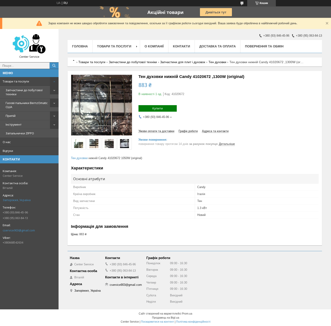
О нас (7, 142)
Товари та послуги (16, 81)
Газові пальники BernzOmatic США (27, 105)
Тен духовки (217, 62)
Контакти (181, 46)
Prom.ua (187, 313)
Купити (157, 108)
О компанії (154, 46)
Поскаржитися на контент (157, 321)
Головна (80, 46)
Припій (11, 116)
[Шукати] (54, 65)
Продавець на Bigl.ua (165, 317)
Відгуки (8, 151)
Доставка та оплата (217, 46)
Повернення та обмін (264, 46)
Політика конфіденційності (193, 321)
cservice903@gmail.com (19, 230)
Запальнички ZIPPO (20, 133)
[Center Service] (29, 43)
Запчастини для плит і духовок (182, 62)
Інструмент (14, 124)
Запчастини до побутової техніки (24, 92)
